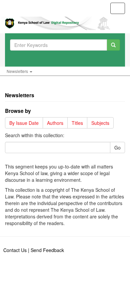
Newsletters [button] (18, 71)
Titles (77, 123)
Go (117, 147)
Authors (55, 123)
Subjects (100, 123)
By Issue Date (24, 123)
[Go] (113, 45)
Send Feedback (47, 250)
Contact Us (15, 250)
